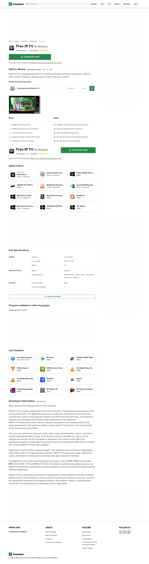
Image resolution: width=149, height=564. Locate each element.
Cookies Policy (86, 539)
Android (116, 4)
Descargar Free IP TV (16, 310)
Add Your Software (51, 535)
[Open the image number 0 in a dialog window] (24, 105)
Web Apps (126, 4)
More (135, 4)
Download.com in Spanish (54, 542)
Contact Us (49, 539)
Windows (94, 4)
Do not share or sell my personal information (89, 543)
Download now (31, 57)
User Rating (33, 50)
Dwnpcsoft (42, 401)
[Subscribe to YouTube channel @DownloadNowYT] (128, 532)
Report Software (54, 297)
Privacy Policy (86, 532)
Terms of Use (86, 535)
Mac (102, 4)
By (20, 50)
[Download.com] (16, 4)
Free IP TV (32, 46)
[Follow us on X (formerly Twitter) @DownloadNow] (124, 532)
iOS (109, 4)
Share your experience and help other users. (46, 63)
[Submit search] (27, 4)
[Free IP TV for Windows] (11, 48)
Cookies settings (87, 548)
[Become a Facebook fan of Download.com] (120, 532)
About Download (51, 532)
